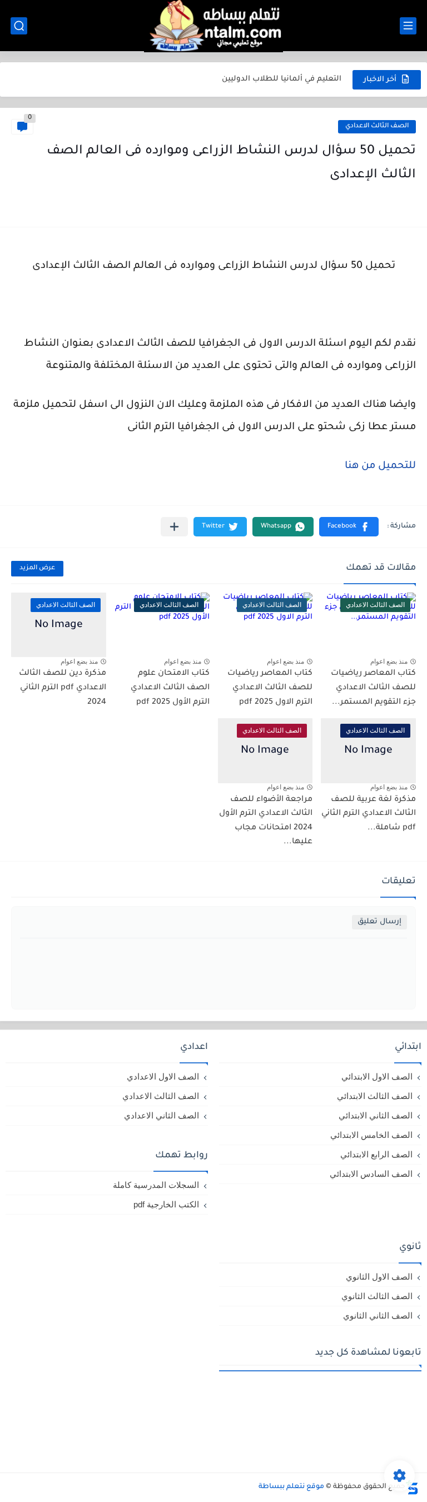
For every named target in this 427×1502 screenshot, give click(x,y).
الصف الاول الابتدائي (377, 1076)
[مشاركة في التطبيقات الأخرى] (174, 526)
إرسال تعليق (379, 922)
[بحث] (19, 25)
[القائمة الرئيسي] (408, 25)
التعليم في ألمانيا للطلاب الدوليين (281, 79)
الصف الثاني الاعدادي (161, 1115)
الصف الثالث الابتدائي (375, 1096)
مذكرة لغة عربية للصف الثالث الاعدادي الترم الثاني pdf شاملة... (368, 814)
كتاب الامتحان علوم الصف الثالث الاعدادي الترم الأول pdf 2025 (170, 688)
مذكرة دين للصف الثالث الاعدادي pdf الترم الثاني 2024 (62, 688)
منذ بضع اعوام (389, 661)
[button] (349, 526)
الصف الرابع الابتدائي (376, 1154)
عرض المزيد (37, 568)
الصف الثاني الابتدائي (376, 1115)
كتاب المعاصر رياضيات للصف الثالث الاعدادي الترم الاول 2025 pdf (269, 688)
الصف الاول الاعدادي (163, 1076)
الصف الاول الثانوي (379, 1276)
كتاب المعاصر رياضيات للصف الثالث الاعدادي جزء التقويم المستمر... (373, 688)
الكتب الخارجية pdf (166, 1204)
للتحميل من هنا (379, 466)
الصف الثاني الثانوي (378, 1315)
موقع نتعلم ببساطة (291, 1487)
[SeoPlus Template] (412, 1487)
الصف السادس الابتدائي (371, 1173)
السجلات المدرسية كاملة (156, 1185)
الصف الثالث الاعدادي (377, 126)
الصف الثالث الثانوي (377, 1296)
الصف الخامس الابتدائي (371, 1135)
